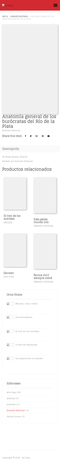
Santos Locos (14, 416)
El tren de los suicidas (12, 217)
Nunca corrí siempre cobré (43, 276)
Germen (9, 273)
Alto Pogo (9, 277)
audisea (11, 404)
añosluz (8, 222)
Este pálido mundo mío (41, 221)
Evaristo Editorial (19, 16)
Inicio (5, 16)
